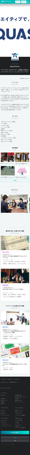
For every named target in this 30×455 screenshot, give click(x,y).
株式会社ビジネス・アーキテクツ (10, 329)
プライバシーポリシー (19, 402)
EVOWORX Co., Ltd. (7, 362)
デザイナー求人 (4, 407)
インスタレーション (5, 424)
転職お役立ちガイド (19, 400)
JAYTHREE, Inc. (6, 254)
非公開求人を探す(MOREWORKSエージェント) (20, 396)
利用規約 (2, 402)
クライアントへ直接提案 (20, 415)
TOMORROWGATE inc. (8, 287)
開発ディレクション (19, 411)
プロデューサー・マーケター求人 (19, 419)
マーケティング (18, 424)
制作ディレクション (19, 410)
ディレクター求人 (19, 407)
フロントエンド (4, 420)
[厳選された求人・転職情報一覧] (6, 2)
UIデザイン (3, 410)
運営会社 (2, 403)
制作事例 (16, 398)
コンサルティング (18, 413)
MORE (15, 180)
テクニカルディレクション (6, 425)
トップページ (4, 392)
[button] (27, 1)
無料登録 (24, 1)
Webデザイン (3, 413)
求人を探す (3, 395)
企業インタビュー (4, 400)
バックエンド (3, 422)
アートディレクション (5, 415)
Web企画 (17, 422)
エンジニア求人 (4, 418)
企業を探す (3, 398)
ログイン (18, 1)
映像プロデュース (18, 426)
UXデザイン (3, 411)
